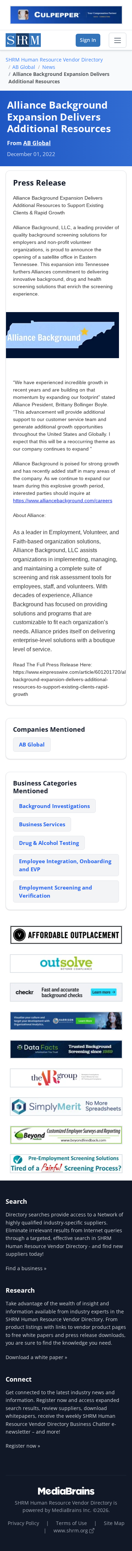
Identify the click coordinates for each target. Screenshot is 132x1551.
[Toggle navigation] (117, 40)
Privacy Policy (23, 1523)
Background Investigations (54, 805)
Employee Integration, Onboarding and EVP (65, 865)
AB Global (23, 67)
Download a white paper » (36, 1357)
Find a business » (26, 1268)
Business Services (42, 824)
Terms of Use (71, 1523)
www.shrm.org (71, 1530)
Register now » (23, 1445)
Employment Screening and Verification (55, 891)
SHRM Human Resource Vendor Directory (54, 59)
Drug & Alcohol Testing (49, 842)
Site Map (114, 1523)
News (48, 67)
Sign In (88, 40)
